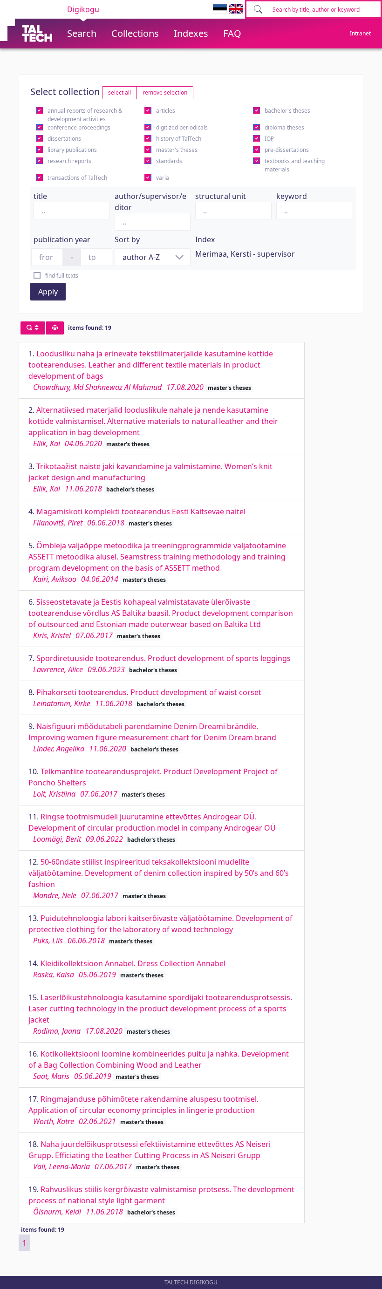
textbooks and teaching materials (295, 165)
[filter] (32, 327)
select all (119, 92)
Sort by (127, 239)
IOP (269, 139)
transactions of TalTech (77, 178)
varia (162, 178)
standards (169, 161)
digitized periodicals (182, 127)
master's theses (177, 150)
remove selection (165, 92)
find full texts (61, 276)
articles (165, 111)
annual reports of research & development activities (85, 115)
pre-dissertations (287, 150)
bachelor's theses (287, 111)
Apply (48, 291)
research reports (69, 161)
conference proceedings (79, 127)
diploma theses (284, 127)
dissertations (64, 139)
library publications (72, 150)
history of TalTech (178, 139)
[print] (55, 327)
